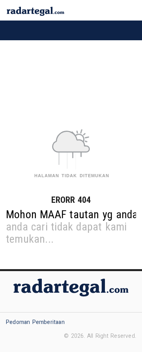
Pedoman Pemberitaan (35, 322)
